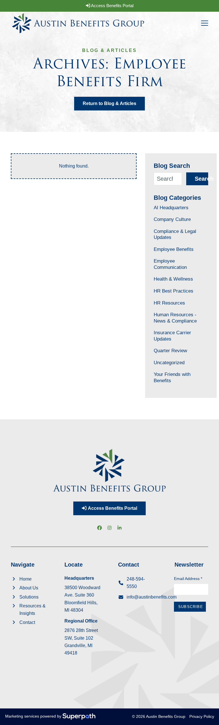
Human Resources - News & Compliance (175, 318)
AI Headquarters (171, 207)
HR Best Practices (173, 291)
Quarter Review (170, 350)
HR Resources (169, 303)
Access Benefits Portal (111, 5)
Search (201, 179)
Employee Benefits (174, 249)
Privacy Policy (201, 716)
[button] (204, 23)
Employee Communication (170, 264)
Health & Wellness (173, 279)
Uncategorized (169, 362)
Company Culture (172, 219)
